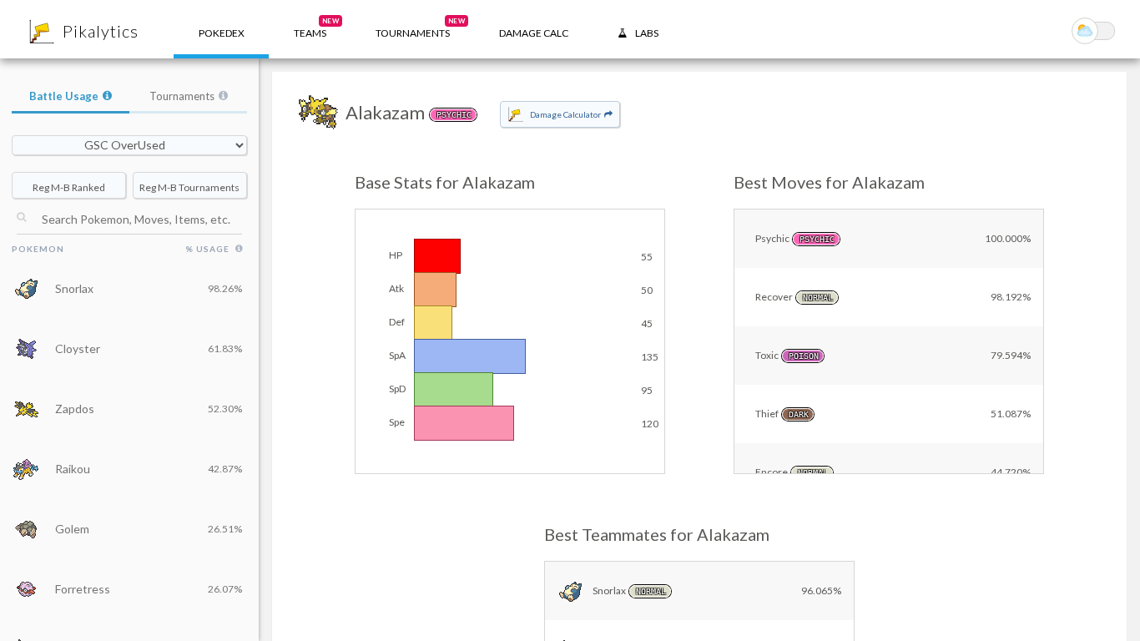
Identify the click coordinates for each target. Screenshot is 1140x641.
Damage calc (533, 33)
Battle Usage (63, 96)
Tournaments (181, 96)
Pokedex (222, 33)
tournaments (420, 28)
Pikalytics (101, 31)
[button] (310, 29)
